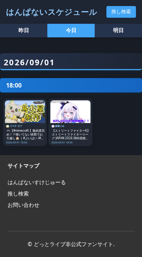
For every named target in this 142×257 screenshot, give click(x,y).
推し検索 (121, 11)
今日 (71, 30)
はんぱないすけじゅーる (37, 182)
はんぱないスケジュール (51, 11)
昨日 (24, 30)
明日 (118, 30)
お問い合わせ (23, 204)
